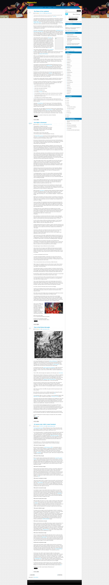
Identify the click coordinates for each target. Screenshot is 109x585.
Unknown (68, 49)
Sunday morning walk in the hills (72, 36)
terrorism (68, 90)
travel (68, 93)
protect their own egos (54, 435)
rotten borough (56, 364)
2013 (67, 100)
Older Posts (60, 574)
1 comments (30, 123)
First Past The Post (54, 396)
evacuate (40, 91)
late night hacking (58, 548)
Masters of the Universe (43, 53)
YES (55, 393)
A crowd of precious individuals (72, 126)
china (68, 57)
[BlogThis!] (35, 119)
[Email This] (34, 119)
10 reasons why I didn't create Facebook (45, 424)
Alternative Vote (36, 396)
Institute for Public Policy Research (49, 379)
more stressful (40, 482)
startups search (46, 529)
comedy (68, 59)
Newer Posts (32, 574)
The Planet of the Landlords (41, 11)
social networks (69, 82)
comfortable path (38, 558)
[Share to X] (36, 119)
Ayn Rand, (50, 37)
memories (42, 124)
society (43, 13)
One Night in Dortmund (40, 122)
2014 (67, 98)
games (68, 64)
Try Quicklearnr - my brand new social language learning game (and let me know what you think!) (73, 39)
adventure (68, 54)
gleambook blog (75, 30)
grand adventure (49, 109)
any (60, 564)
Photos (54, 7)
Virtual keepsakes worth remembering (35, 7)
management (69, 72)
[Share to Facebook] (37, 119)
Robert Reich (54, 16)
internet (68, 67)
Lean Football (69, 128)
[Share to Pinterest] (38, 119)
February (68, 112)
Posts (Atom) (36, 577)
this (39, 476)
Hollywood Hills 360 (70, 34)
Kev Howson (42, 190)
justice (68, 69)
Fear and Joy (69, 123)
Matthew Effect (36, 21)
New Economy (49, 65)
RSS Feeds (80, 8)
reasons (36, 502)
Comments (50, 7)
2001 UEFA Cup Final (39, 135)
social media (69, 80)
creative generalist (45, 518)
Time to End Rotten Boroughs (42, 327)
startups (68, 87)
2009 (67, 116)
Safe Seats (61, 372)
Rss (45, 7)
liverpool (40, 124)
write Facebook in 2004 (48, 447)
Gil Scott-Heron (40, 103)
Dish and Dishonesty (53, 361)
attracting (59, 493)
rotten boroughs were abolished (49, 367)
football (68, 62)
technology (68, 88)
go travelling (39, 452)
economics (40, 13)
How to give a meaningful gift (71, 125)
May (68, 105)
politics (68, 77)
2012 (67, 102)
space (68, 85)
